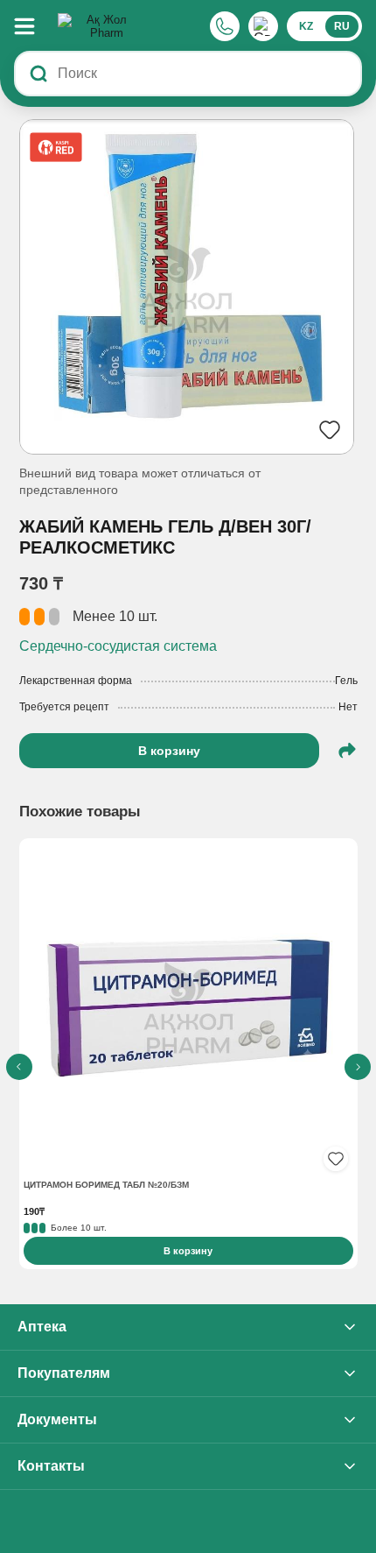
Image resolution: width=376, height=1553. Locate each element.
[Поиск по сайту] (38, 73)
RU (342, 26)
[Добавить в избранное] (336, 1159)
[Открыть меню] (33, 26)
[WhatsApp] (263, 26)
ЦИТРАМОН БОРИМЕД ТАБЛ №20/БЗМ (106, 1184)
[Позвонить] (225, 26)
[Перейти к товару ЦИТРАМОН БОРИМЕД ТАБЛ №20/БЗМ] (188, 1009)
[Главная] (100, 26)
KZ (306, 26)
